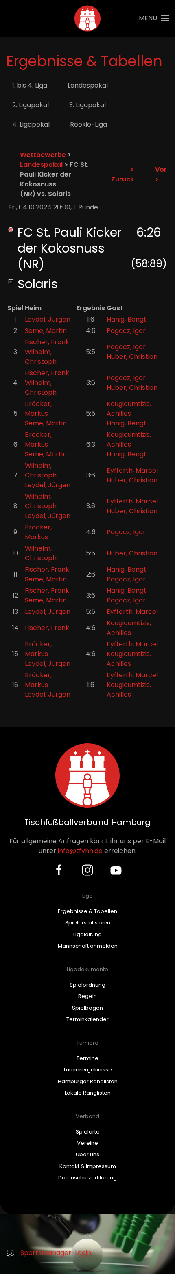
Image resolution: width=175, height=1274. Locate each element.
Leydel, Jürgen (47, 319)
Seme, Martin (46, 330)
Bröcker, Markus (38, 408)
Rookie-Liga (88, 124)
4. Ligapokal (31, 124)
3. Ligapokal (87, 105)
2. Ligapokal (30, 105)
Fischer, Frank (47, 342)
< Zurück (122, 174)
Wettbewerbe (43, 155)
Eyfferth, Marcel (132, 470)
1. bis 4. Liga (29, 85)
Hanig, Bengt (127, 319)
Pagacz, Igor (126, 330)
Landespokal (88, 85)
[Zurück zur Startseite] (87, 18)
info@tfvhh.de (80, 850)
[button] (154, 18)
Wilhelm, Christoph (41, 356)
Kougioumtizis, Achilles (129, 408)
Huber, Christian (132, 356)
